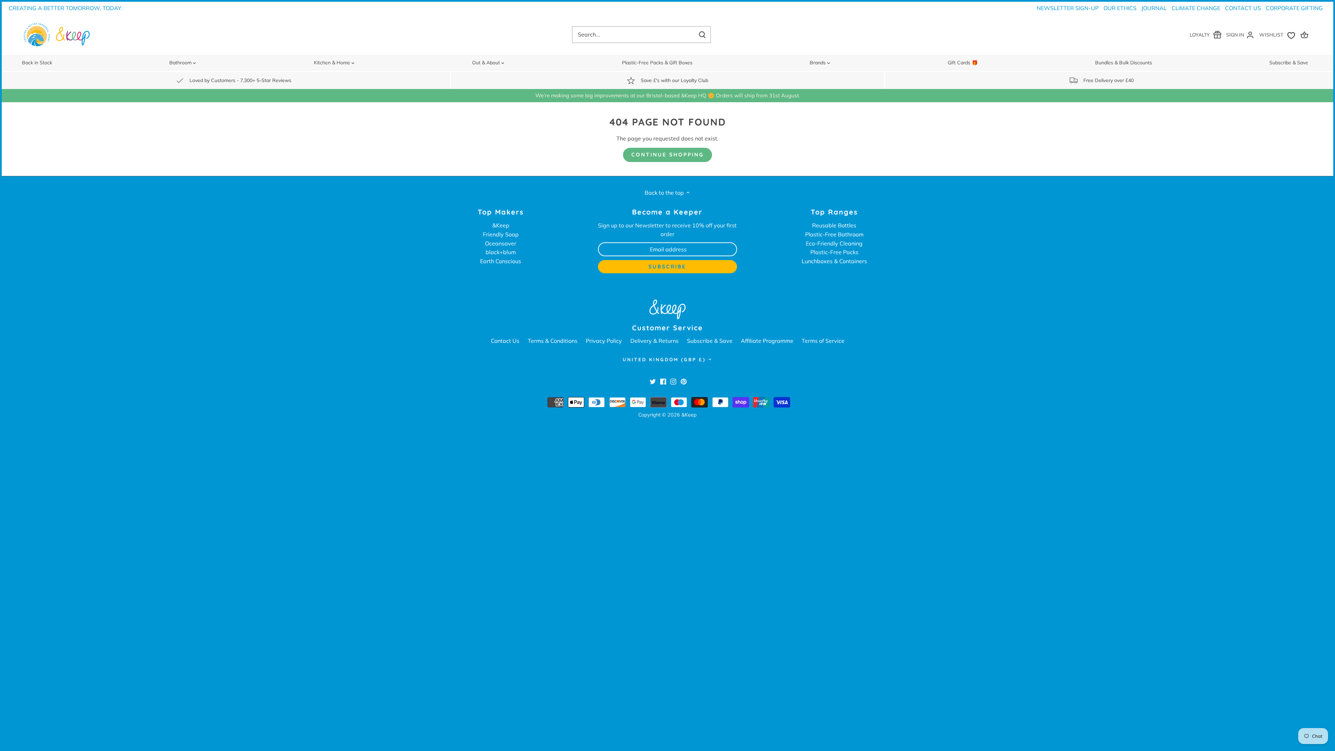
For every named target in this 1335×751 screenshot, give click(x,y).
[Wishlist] (1279, 34)
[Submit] (702, 34)
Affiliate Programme (767, 340)
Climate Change (1196, 8)
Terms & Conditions (552, 340)
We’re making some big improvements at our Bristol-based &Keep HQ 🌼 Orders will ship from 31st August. (667, 95)
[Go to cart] (1305, 34)
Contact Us (1243, 8)
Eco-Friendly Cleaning (834, 243)
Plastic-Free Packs (834, 252)
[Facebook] (663, 381)
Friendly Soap (501, 234)
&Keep (500, 225)
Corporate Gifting (1294, 8)
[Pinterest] (684, 381)
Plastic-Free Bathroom (834, 234)
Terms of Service (823, 340)
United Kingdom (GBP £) (664, 359)
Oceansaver (500, 243)
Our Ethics (1119, 8)
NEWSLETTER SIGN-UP (1068, 8)
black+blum (501, 252)
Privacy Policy (604, 340)
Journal (1154, 8)
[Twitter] (653, 381)
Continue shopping (667, 154)
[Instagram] (673, 381)
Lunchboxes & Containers (834, 261)
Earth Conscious (500, 261)
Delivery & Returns (654, 340)
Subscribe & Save (710, 340)
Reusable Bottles (834, 225)
